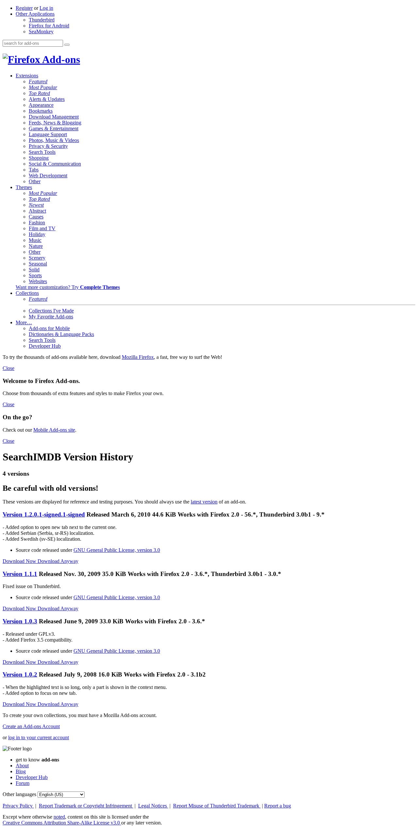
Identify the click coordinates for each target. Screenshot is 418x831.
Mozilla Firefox (138, 357)
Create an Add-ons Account (31, 726)
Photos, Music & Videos (54, 140)
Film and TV (42, 228)
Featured (38, 81)
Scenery (37, 258)
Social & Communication (55, 164)
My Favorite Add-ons (51, 316)
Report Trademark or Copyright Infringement (86, 805)
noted (59, 817)
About (22, 765)
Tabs (34, 169)
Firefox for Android (49, 25)
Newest (36, 205)
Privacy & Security (48, 146)
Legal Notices (153, 805)
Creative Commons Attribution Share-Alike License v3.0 (62, 822)
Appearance (41, 105)
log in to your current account (38, 737)
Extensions (27, 75)
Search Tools (42, 152)
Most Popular (43, 87)
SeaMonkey (41, 31)
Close (8, 368)
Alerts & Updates (47, 99)
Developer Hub (45, 346)
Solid (34, 269)
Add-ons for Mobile (49, 328)
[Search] (67, 45)
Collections (27, 293)
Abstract (37, 211)
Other (34, 181)
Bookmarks (41, 111)
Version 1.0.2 (20, 674)
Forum (22, 783)
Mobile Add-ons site (54, 430)
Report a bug (277, 805)
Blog (21, 771)
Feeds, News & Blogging (55, 122)
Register (24, 8)
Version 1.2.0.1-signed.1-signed (44, 514)
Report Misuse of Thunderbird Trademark (217, 805)
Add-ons (60, 59)
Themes (24, 187)
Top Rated (39, 93)
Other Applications (35, 14)
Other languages (19, 794)
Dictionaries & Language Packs (61, 334)
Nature (36, 246)
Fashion (37, 222)
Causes (36, 216)
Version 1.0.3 (20, 621)
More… (24, 322)
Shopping (39, 158)
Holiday (37, 234)
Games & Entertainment (53, 128)
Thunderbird (42, 20)
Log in (46, 8)
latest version (204, 501)
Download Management (54, 117)
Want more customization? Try (68, 287)
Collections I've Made (51, 310)
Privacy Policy (18, 805)
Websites (38, 281)
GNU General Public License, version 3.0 (116, 550)
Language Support (48, 134)
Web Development (48, 175)
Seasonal (38, 263)
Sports (35, 275)
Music (35, 240)
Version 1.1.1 (20, 573)
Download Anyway (58, 561)
